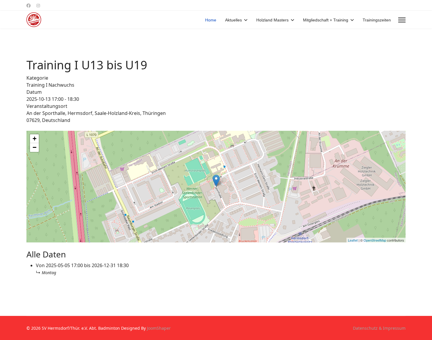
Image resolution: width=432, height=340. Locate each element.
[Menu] (402, 20)
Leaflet (353, 240)
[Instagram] (38, 5)
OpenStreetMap (375, 240)
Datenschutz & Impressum (379, 328)
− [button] (34, 147)
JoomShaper (159, 328)
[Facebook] (28, 5)
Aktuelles (233, 20)
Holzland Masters (272, 20)
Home (210, 20)
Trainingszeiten (377, 20)
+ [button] (34, 138)
